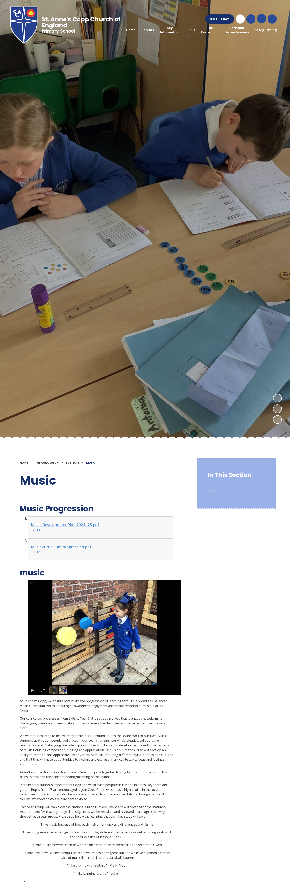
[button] (36, 632)
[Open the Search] (250, 19)
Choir (32, 881)
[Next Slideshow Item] (277, 398)
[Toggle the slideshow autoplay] (277, 419)
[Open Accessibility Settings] (272, 19)
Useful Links (219, 19)
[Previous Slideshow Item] (277, 408)
